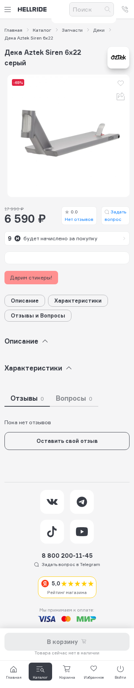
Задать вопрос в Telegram (71, 564)
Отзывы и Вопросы (38, 315)
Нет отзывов (79, 215)
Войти (120, 677)
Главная (13, 30)
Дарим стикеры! (31, 277)
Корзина (67, 677)
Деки (99, 30)
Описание (25, 300)
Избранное (94, 677)
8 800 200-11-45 (67, 556)
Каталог (42, 30)
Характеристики (78, 300)
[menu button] (8, 9)
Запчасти (72, 30)
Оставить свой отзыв (67, 441)
